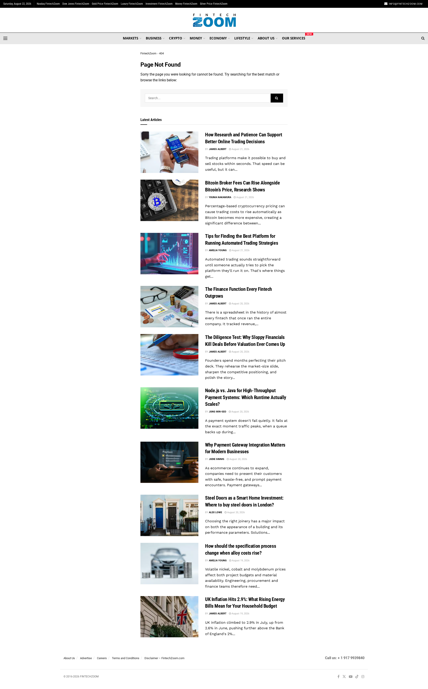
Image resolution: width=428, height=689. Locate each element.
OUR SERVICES (293, 37)
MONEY (196, 38)
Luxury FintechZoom (132, 3)
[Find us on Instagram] (362, 677)
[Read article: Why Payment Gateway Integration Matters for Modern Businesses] (169, 462)
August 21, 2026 (240, 149)
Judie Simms (216, 459)
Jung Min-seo (217, 411)
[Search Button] (423, 38)
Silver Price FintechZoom (213, 3)
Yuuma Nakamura (220, 197)
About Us (69, 658)
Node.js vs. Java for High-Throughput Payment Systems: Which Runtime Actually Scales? (245, 397)
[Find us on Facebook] (338, 677)
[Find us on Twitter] (344, 677)
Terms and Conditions (125, 658)
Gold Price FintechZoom (105, 3)
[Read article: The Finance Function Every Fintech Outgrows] (169, 306)
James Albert (217, 149)
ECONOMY (218, 38)
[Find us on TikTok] (356, 677)
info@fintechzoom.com (405, 3)
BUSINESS (153, 38)
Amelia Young (218, 250)
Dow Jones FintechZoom (75, 3)
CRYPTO (175, 38)
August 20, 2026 (240, 303)
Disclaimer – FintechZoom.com (164, 658)
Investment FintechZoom (159, 3)
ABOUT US (266, 38)
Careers (102, 658)
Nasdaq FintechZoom (48, 3)
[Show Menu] (5, 38)
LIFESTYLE (242, 38)
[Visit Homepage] (214, 20)
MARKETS (130, 38)
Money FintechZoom (186, 3)
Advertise (86, 658)
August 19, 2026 (240, 560)
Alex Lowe (215, 512)
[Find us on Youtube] (350, 677)
